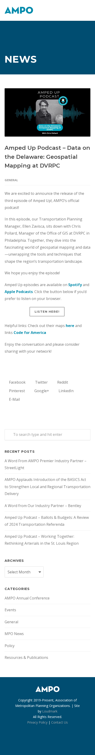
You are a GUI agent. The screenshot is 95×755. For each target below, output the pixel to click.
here (70, 325)
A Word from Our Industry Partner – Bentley (43, 505)
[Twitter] (57, 741)
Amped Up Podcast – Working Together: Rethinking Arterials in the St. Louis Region (42, 540)
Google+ (41, 390)
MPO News (14, 633)
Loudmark (49, 711)
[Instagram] (47, 741)
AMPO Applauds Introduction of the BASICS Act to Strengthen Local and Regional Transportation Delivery (47, 486)
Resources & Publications (26, 657)
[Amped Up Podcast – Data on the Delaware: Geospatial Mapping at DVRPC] (47, 112)
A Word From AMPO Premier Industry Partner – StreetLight (45, 464)
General (11, 180)
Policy (10, 645)
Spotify (75, 284)
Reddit (62, 382)
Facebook (17, 382)
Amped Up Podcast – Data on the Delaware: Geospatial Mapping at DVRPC (47, 156)
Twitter (41, 382)
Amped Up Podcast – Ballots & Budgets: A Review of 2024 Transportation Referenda (47, 521)
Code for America (30, 332)
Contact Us (59, 722)
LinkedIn (66, 390)
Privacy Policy (37, 722)
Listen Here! (47, 311)
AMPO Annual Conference (27, 598)
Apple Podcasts (19, 291)
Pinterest (16, 390)
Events (10, 609)
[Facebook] (37, 741)
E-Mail (14, 399)
